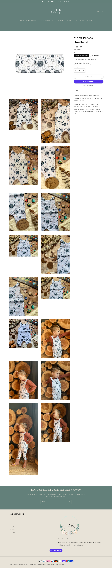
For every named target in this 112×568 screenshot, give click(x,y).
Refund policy (33, 564)
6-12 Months (96, 55)
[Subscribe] (69, 502)
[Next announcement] (103, 1)
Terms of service (50, 564)
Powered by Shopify (23, 564)
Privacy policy (41, 564)
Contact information (60, 564)
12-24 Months (79, 59)
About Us (11, 521)
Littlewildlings (16, 564)
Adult (88, 63)
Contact (11, 518)
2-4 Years (91, 59)
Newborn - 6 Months (81, 55)
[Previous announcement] (9, 1)
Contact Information (14, 524)
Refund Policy (13, 530)
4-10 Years (78, 63)
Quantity (76, 67)
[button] (10, 11)
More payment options (88, 85)
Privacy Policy (13, 527)
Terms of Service (13, 533)
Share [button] (76, 90)
